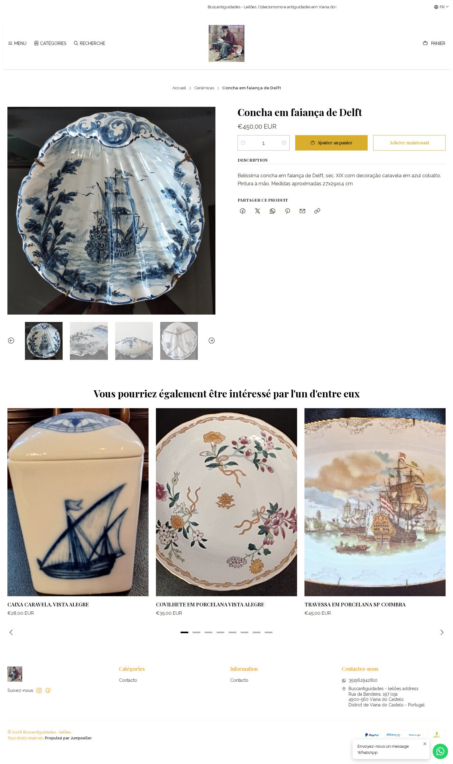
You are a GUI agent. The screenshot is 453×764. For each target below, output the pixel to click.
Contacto (128, 680)
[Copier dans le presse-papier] (317, 211)
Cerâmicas (204, 88)
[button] (184, 632)
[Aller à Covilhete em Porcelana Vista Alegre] (226, 502)
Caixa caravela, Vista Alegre (48, 604)
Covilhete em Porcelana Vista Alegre (210, 604)
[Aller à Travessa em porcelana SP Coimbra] (375, 502)
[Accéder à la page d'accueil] (226, 43)
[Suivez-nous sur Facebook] (48, 690)
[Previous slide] (12, 341)
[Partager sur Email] (302, 211)
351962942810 (363, 680)
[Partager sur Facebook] (243, 211)
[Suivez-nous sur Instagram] (39, 690)
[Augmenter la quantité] (284, 142)
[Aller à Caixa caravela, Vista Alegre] (78, 502)
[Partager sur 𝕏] (257, 211)
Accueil (179, 88)
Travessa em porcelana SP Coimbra (355, 604)
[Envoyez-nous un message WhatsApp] (440, 751)
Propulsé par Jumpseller (68, 738)
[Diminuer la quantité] (243, 142)
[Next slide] (210, 341)
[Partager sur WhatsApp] (272, 211)
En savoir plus (284, 7)
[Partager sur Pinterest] (287, 211)
